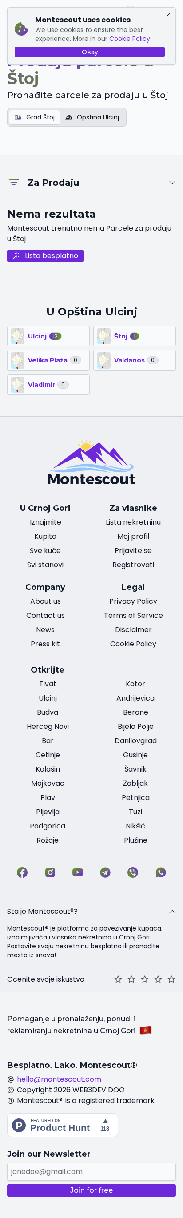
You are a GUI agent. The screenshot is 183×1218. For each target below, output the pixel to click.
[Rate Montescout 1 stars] (118, 979)
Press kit (45, 644)
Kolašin (48, 769)
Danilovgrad (136, 741)
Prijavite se (133, 550)
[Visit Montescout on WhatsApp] (160, 872)
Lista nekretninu (133, 522)
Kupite (45, 536)
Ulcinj (48, 698)
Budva (47, 712)
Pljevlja (48, 812)
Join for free (91, 1190)
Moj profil (133, 536)
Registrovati (133, 565)
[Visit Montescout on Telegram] (105, 872)
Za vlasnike (133, 508)
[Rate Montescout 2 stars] (131, 979)
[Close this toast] (168, 15)
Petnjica (136, 797)
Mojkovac (47, 783)
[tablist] (67, 117)
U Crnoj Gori (45, 508)
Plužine (135, 840)
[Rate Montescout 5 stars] (171, 979)
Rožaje (47, 840)
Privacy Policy (133, 601)
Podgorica (47, 826)
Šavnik (135, 769)
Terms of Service (133, 615)
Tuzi (135, 812)
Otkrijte (47, 670)
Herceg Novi (48, 726)
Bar (48, 741)
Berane (135, 712)
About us (45, 601)
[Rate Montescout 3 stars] (144, 979)
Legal (133, 587)
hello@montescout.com (59, 1079)
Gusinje (135, 755)
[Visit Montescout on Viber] (132, 872)
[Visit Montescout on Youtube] (77, 872)
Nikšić (135, 826)
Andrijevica (135, 698)
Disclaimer (133, 630)
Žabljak (135, 783)
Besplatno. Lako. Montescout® (72, 1065)
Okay (90, 52)
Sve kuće (45, 550)
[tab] (34, 117)
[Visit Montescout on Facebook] (22, 872)
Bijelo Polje (136, 726)
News (45, 630)
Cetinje (48, 755)
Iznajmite (45, 522)
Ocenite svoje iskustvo (45, 979)
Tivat (47, 684)
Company (45, 587)
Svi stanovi (45, 565)
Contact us (45, 615)
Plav (47, 797)
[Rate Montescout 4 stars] (158, 979)
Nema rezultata (51, 213)
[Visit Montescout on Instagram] (50, 872)
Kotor (135, 684)
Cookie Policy (129, 38)
